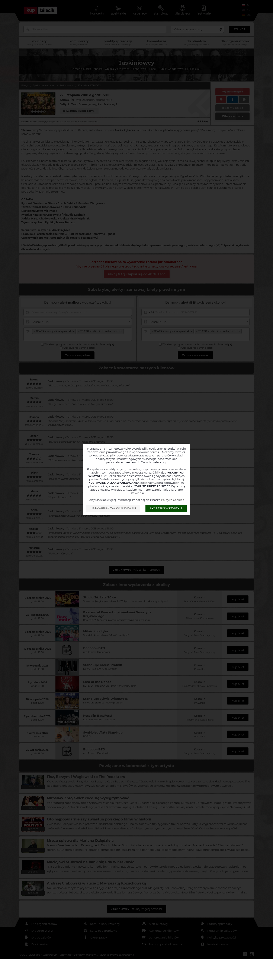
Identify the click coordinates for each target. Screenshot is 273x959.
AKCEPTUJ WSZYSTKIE (166, 508)
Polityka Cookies (172, 499)
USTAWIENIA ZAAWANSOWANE (113, 508)
